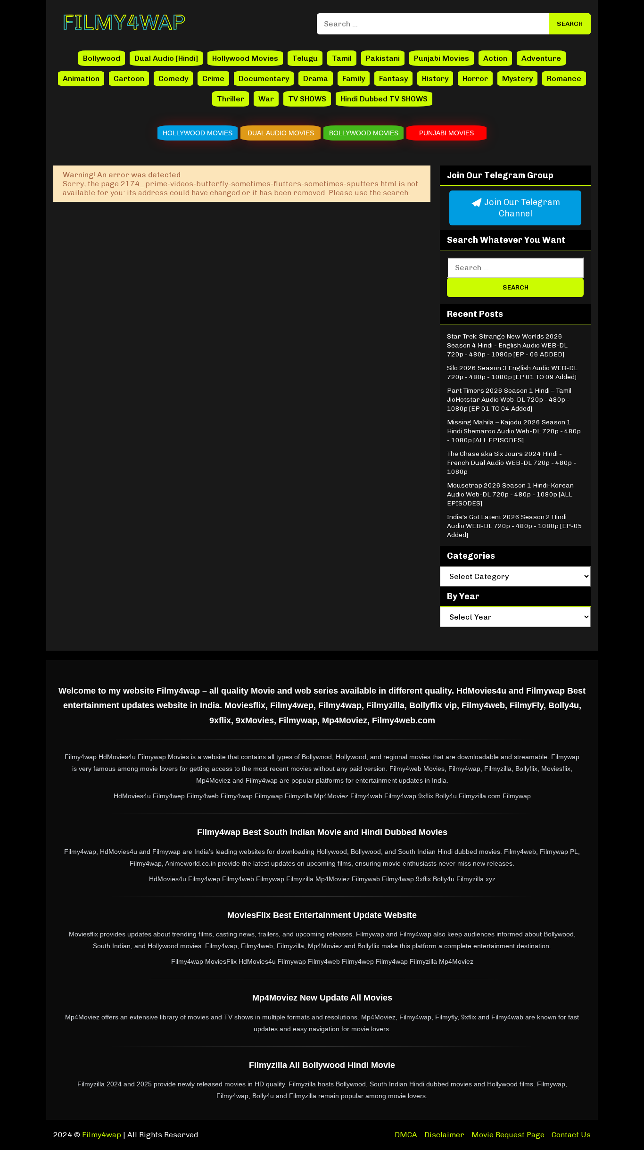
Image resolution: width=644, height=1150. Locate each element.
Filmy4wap (101, 1134)
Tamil (342, 58)
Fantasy (393, 78)
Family (353, 78)
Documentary (264, 78)
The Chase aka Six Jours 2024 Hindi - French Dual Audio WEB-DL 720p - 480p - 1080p (511, 463)
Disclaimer (444, 1134)
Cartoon (129, 78)
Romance (564, 78)
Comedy (173, 78)
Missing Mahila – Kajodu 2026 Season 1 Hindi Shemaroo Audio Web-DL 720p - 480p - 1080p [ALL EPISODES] (514, 431)
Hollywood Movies (245, 58)
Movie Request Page (508, 1134)
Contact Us (571, 1134)
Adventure (541, 58)
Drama (315, 78)
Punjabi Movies (441, 58)
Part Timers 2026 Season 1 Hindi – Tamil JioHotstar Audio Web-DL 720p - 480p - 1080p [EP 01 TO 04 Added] (509, 400)
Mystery (517, 78)
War (266, 98)
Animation (81, 78)
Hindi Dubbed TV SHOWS (384, 98)
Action (495, 58)
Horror (475, 78)
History (435, 78)
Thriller (230, 98)
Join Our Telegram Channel (521, 208)
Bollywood (101, 58)
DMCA (406, 1134)
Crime (213, 78)
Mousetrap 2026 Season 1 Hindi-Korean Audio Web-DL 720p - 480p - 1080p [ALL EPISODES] (510, 494)
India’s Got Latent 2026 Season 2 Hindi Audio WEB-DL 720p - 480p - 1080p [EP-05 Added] (514, 526)
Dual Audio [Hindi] (166, 58)
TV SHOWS (307, 98)
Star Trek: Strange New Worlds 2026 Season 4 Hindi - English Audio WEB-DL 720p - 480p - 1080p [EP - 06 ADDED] (507, 345)
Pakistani (383, 58)
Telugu (305, 58)
